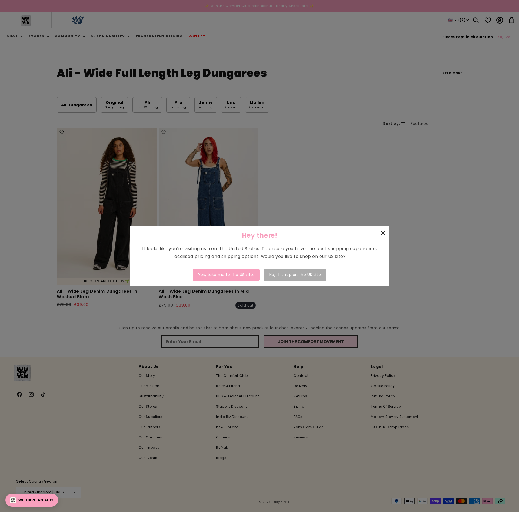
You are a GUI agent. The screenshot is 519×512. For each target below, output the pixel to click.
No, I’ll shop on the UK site (295, 274)
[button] (31, 500)
